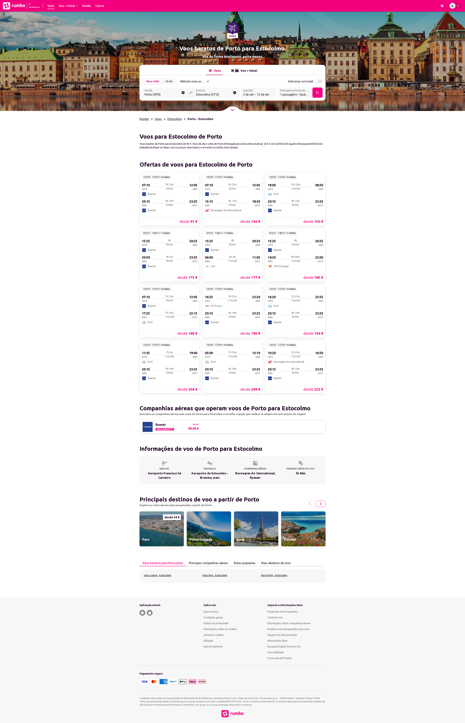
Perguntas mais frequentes (282, 611)
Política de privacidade (216, 623)
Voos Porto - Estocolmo (274, 575)
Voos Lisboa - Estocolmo (157, 575)
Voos (158, 119)
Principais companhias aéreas (208, 563)
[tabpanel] (233, 576)
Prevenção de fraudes (279, 658)
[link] (170, 198)
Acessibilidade (275, 652)
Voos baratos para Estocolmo (162, 563)
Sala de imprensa (213, 646)
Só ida (168, 81)
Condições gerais (213, 617)
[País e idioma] (442, 5)
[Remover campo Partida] (183, 93)
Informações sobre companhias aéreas (289, 623)
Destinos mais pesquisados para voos (288, 629)
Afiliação (208, 640)
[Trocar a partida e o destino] (191, 93)
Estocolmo (174, 119)
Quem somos (210, 611)
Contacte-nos (275, 617)
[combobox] (165, 93)
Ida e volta (152, 81)
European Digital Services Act (284, 646)
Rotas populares (244, 563)
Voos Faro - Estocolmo (214, 575)
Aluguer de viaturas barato (282, 634)
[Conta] (455, 5)
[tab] (214, 70)
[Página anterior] (310, 504)
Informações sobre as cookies (220, 629)
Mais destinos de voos (276, 563)
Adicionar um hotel (300, 81)
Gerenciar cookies (213, 634)
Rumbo (144, 119)
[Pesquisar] (317, 93)
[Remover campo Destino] (235, 93)
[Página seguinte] (321, 504)
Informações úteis (277, 640)
